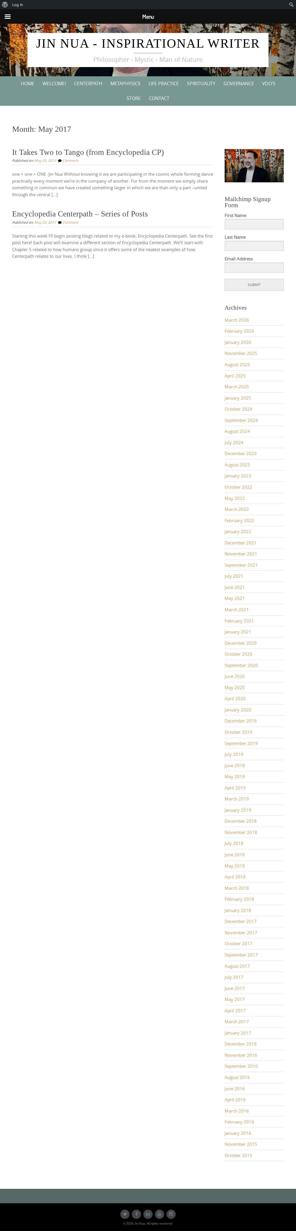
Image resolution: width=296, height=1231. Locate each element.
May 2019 (235, 776)
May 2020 (235, 687)
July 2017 (234, 977)
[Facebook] (136, 1214)
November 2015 (241, 1144)
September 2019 (241, 743)
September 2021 (241, 565)
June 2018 (235, 854)
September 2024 (241, 420)
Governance (238, 83)
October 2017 (238, 943)
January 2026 (238, 342)
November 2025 (241, 353)
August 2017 (237, 966)
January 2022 (238, 531)
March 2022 (237, 509)
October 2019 (238, 732)
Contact (159, 98)
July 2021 (234, 576)
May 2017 (235, 999)
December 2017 (241, 921)
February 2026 (239, 331)
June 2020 (235, 676)
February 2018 (239, 899)
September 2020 (241, 665)
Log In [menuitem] (17, 4)
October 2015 (238, 1155)
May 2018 (235, 866)
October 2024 (238, 409)
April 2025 (235, 376)
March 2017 (237, 1021)
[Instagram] (171, 1214)
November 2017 (241, 932)
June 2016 (235, 1088)
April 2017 (235, 1010)
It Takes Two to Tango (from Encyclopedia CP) (88, 152)
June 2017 (235, 988)
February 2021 (239, 621)
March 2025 (237, 387)
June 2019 (235, 765)
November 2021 (241, 554)
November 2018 (241, 832)
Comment (70, 160)
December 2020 (241, 643)
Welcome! (54, 83)
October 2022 (238, 487)
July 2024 (234, 442)
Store (134, 98)
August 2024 (237, 431)
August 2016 (237, 1077)
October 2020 (238, 654)
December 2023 (241, 453)
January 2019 (238, 810)
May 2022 (235, 498)
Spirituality (201, 83)
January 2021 (238, 632)
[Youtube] (159, 1214)
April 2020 (235, 698)
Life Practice (164, 83)
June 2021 (235, 587)
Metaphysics (125, 83)
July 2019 (234, 754)
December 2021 (241, 543)
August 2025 (237, 364)
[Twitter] (125, 1214)
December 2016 (241, 1044)
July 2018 (234, 843)
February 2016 (239, 1122)
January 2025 (238, 398)
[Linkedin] (148, 1214)
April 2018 (235, 877)
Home (27, 83)
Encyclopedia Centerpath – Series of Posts (80, 214)
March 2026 (237, 320)
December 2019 (241, 721)
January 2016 (238, 1133)
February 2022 (239, 520)
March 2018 (237, 888)
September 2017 (241, 955)
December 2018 (241, 821)
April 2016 (235, 1099)
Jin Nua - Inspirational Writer (148, 43)
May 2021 (235, 598)
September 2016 (241, 1066)
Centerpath (88, 83)
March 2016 (237, 1111)
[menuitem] (5, 4)
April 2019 (235, 788)
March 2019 (237, 799)
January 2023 (238, 476)
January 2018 (238, 910)
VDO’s (268, 83)
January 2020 (238, 710)
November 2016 (241, 1055)
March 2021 (237, 609)
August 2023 (237, 465)
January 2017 (238, 1033)
